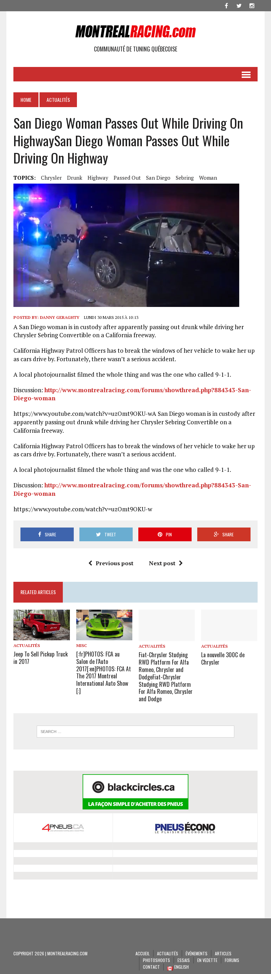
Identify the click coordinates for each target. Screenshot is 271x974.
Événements (196, 953)
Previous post (114, 563)
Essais (183, 960)
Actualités (26, 645)
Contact (151, 967)
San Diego (158, 177)
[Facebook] (226, 5)
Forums (232, 960)
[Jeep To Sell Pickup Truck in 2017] (41, 635)
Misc (81, 645)
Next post (162, 563)
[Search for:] (135, 732)
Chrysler (51, 177)
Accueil (143, 953)
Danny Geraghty (59, 317)
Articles (223, 953)
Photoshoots (156, 960)
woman (208, 177)
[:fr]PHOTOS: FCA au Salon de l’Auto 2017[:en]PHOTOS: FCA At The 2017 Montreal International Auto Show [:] (103, 672)
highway (98, 177)
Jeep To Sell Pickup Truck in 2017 (40, 658)
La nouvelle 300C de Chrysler (223, 658)
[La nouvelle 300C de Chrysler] (229, 636)
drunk (74, 177)
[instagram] (252, 5)
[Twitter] (239, 5)
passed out (127, 177)
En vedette (207, 960)
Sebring (185, 177)
